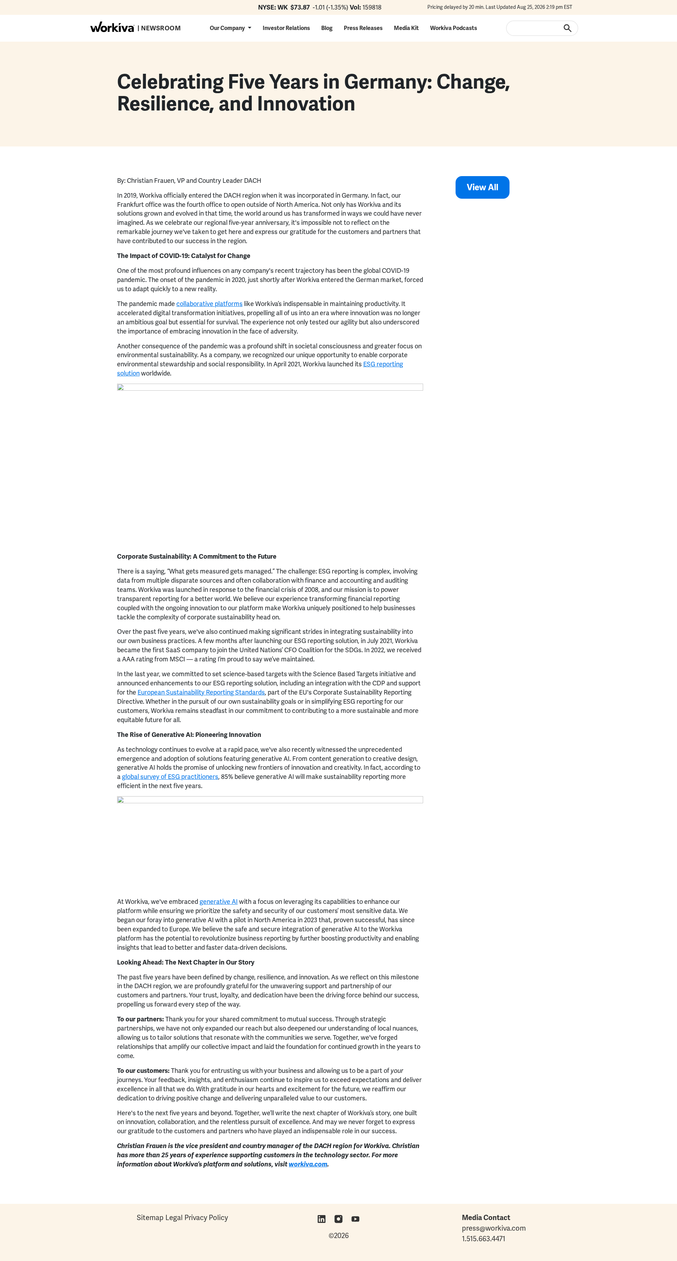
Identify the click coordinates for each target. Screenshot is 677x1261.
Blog (327, 28)
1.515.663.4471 (483, 1238)
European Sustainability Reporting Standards (201, 692)
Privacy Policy (206, 1217)
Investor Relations (286, 28)
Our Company (227, 28)
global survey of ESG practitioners (170, 777)
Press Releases (363, 28)
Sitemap (150, 1217)
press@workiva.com (494, 1228)
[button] (230, 28)
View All (482, 187)
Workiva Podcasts (453, 28)
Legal (174, 1217)
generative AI (219, 901)
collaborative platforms (209, 304)
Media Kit (406, 28)
